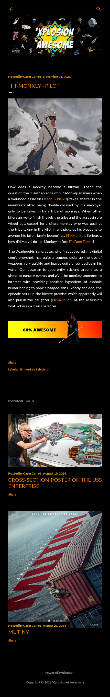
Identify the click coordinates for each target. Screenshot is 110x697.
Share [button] (12, 362)
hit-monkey (26, 369)
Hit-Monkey (75, 235)
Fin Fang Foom (80, 241)
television (43, 369)
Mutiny (18, 632)
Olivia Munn (62, 300)
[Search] (99, 8)
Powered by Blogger (59, 672)
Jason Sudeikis (55, 199)
